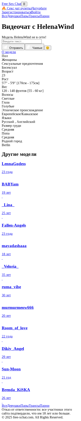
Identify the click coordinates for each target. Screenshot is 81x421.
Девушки (14, 16)
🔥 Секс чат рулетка (17, 8)
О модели (9, 52)
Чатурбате (39, 8)
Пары (25, 16)
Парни (44, 16)
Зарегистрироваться (16, 12)
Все (4, 16)
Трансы (34, 16)
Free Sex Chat (11, 4)
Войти (36, 12)
